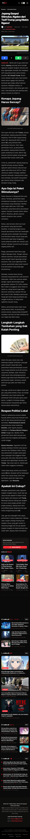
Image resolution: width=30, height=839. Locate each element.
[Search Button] (19, 3)
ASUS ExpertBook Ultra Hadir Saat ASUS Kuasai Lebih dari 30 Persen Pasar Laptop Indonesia (15, 763)
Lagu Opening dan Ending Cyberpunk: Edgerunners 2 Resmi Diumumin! (19, 633)
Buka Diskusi (16, 547)
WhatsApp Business (17, 821)
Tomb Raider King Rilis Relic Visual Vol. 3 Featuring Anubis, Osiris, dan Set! (22, 568)
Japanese (5, 689)
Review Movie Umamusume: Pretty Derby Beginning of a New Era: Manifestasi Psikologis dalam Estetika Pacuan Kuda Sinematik (9, 740)
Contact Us (24, 834)
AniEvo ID (10, 619)
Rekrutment (10, 834)
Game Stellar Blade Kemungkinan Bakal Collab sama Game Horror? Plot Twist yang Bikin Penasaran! (15, 782)
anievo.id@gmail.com (17, 818)
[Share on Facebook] (4, 58)
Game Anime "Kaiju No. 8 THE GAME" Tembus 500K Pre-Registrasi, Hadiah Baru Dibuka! (15, 769)
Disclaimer (11, 836)
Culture (5, 711)
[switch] (23, 3)
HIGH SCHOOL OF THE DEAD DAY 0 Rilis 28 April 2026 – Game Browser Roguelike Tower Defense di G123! (15, 776)
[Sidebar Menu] (27, 3)
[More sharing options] (25, 58)
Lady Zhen (9, 27)
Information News (11, 9)
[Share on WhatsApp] (18, 58)
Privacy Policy (18, 834)
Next (26, 619)
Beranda (3, 9)
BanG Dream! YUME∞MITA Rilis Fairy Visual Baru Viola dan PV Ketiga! (19, 642)
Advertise (4, 834)
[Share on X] (11, 58)
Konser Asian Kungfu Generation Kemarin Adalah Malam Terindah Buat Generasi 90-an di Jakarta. (16, 788)
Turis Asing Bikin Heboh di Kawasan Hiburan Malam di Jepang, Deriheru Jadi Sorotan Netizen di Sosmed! (15, 694)
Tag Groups (18, 836)
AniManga (20, 580)
